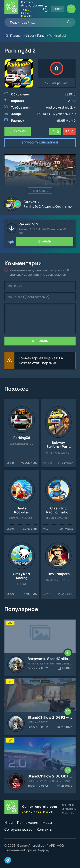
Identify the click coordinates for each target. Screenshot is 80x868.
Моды (47, 822)
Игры (30, 35)
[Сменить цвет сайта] (45, 9)
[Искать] (69, 22)
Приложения (27, 822)
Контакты (44, 829)
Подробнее (40, 191)
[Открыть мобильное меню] (71, 8)
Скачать (20, 131)
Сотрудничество (18, 829)
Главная (16, 35)
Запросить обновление (40, 142)
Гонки (41, 35)
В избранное (59, 83)
